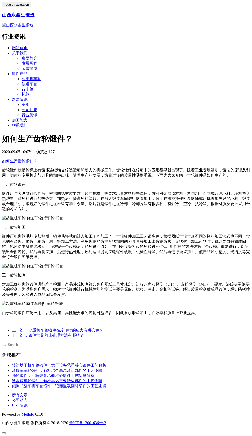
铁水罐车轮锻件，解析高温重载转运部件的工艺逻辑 (57, 381)
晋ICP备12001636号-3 (87, 423)
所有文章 (20, 395)
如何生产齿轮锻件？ (19, 161)
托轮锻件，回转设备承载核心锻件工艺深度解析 (53, 376)
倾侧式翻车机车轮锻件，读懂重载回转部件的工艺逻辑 (59, 386)
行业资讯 (29, 115)
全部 (26, 105)
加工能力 (20, 120)
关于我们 (20, 53)
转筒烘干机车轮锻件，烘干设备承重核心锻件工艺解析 (59, 365)
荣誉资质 (29, 68)
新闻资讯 (20, 99)
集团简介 (29, 58)
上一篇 (57, 330)
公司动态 (29, 110)
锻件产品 (20, 74)
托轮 (26, 94)
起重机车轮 (31, 79)
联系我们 (20, 125)
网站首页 (20, 48)
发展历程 (29, 63)
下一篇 (48, 335)
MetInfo (28, 414)
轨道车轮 (29, 84)
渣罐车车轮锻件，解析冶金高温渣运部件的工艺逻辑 (57, 370)
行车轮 (27, 89)
